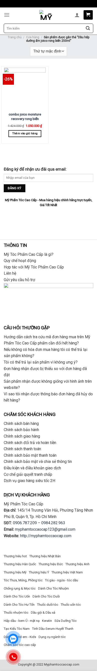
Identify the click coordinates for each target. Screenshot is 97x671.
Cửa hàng (32, 37)
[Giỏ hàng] (88, 15)
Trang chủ (15, 37)
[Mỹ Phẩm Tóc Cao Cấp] (46, 14)
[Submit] (88, 28)
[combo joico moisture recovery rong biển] (25, 88)
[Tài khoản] (77, 14)
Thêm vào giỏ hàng (25, 133)
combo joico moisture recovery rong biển (25, 116)
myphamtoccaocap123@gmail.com (45, 529)
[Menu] (7, 15)
